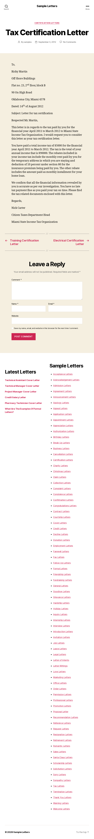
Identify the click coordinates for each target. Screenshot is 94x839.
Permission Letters (62, 694)
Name (15, 304)
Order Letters (59, 688)
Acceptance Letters (63, 374)
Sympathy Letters (62, 780)
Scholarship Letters (62, 763)
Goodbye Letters (61, 591)
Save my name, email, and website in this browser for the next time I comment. (46, 328)
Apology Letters (61, 402)
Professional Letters (63, 700)
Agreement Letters (62, 391)
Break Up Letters (61, 442)
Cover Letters (60, 523)
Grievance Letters (61, 597)
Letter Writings (60, 666)
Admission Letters (62, 385)
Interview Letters (61, 626)
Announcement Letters (64, 397)
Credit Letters (60, 528)
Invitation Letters (61, 637)
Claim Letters (59, 477)
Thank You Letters (62, 797)
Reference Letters (62, 723)
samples (27, 42)
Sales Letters (59, 751)
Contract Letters (61, 511)
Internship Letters (61, 620)
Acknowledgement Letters (66, 380)
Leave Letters (60, 648)
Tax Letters (58, 786)
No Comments (69, 42)
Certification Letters (47, 23)
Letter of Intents (61, 660)
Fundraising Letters (62, 580)
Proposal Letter (60, 711)
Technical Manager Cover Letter (22, 386)
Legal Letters (59, 654)
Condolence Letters (63, 494)
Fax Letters (58, 557)
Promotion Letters (62, 706)
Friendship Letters (62, 574)
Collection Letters (62, 483)
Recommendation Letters (65, 717)
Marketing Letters (62, 677)
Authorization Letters (63, 431)
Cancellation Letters (63, 454)
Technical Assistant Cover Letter (22, 380)
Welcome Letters (61, 809)
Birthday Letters (61, 437)
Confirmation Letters (63, 500)
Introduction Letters (63, 631)
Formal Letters (60, 568)
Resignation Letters (62, 734)
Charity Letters (60, 465)
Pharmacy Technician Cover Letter (23, 403)
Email (51, 304)
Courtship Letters (61, 517)
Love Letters (59, 671)
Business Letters (61, 448)
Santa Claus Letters (62, 757)
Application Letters (62, 414)
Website (15, 316)
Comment (17, 280)
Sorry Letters (59, 774)
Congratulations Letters (64, 505)
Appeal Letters (60, 408)
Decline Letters (60, 534)
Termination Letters (62, 791)
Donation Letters (61, 540)
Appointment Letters (63, 420)
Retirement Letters (62, 740)
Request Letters (61, 729)
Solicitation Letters (62, 769)
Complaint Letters (62, 488)
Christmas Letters (61, 471)
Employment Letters (63, 545)
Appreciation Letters (63, 425)
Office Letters (60, 683)
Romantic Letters (61, 746)
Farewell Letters (61, 551)
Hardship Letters (61, 603)
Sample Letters (47, 6)
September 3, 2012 (47, 42)
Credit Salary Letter (15, 397)
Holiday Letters (60, 608)
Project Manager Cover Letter (20, 391)
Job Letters (59, 643)
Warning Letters (61, 803)
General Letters (60, 585)
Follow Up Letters (62, 563)
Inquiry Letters (60, 614)
